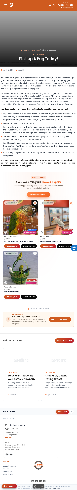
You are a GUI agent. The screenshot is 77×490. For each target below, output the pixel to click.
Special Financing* (10, 466)
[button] (11, 203)
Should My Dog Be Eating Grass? (56, 377)
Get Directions (12, 438)
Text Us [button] (39, 486)
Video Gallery (8, 474)
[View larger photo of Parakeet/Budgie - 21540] (35, 253)
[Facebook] (7, 454)
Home (23, 50)
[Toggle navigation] (5, 5)
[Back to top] (72, 412)
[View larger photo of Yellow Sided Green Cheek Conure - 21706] (35, 203)
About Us (6, 469)
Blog (27, 50)
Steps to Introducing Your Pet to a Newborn (21, 377)
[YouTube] (11, 454)
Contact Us (7, 472)
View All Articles (64, 340)
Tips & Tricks (35, 50)
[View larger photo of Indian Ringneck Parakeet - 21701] (71, 203)
